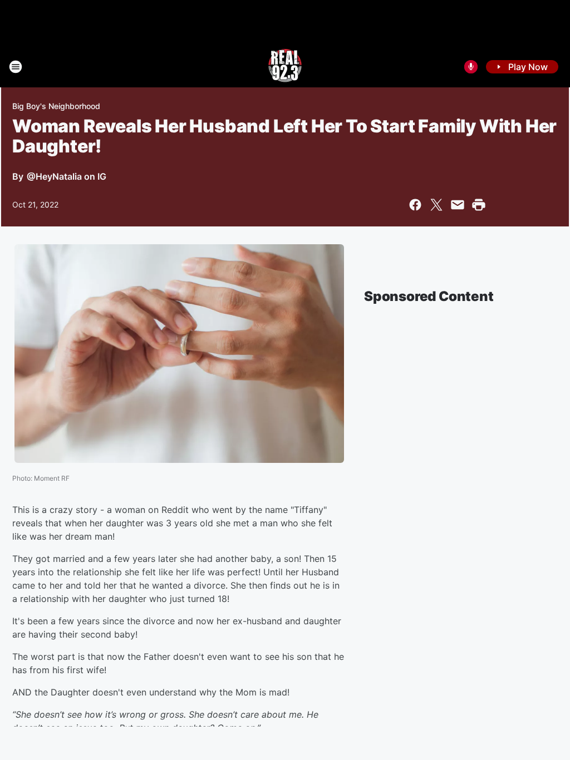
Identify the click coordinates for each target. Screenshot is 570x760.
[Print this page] (479, 205)
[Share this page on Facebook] (415, 205)
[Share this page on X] (436, 205)
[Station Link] (285, 67)
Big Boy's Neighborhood (56, 106)
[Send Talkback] (471, 66)
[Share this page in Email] (457, 205)
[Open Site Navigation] (15, 66)
